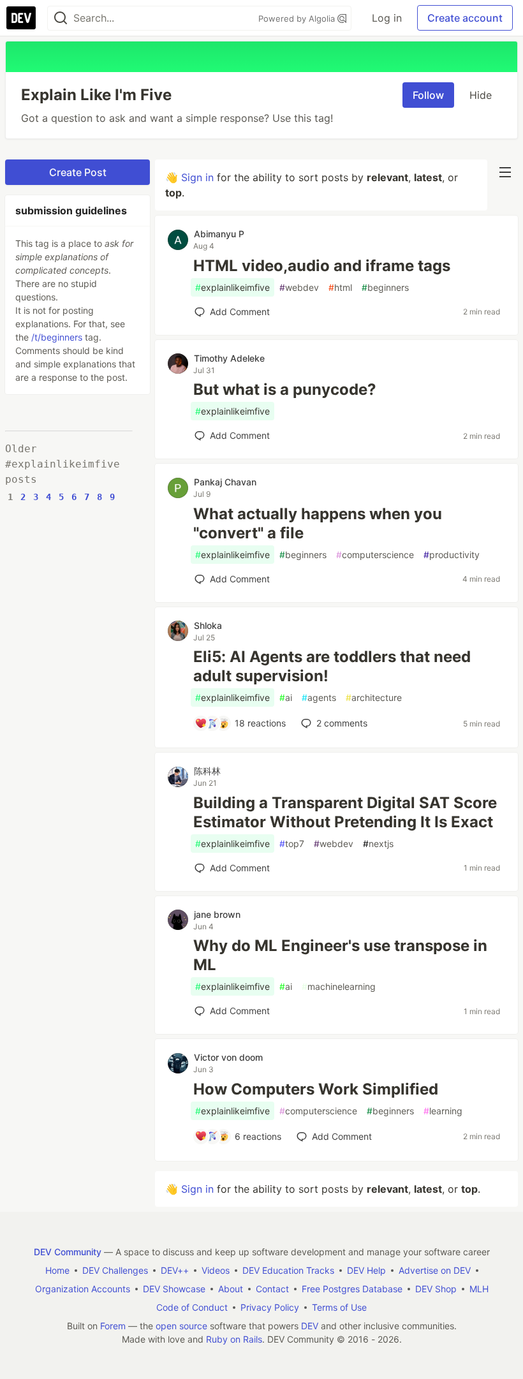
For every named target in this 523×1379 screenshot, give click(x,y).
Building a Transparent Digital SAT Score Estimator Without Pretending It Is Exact (345, 812)
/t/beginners (56, 337)
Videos (216, 1270)
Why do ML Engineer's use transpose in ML (340, 955)
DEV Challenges (115, 1270)
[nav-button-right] (505, 172)
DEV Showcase (174, 1288)
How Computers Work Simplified (315, 1089)
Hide (480, 95)
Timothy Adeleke (229, 358)
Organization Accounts (82, 1288)
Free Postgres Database (352, 1288)
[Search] (60, 18)
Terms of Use (339, 1307)
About (230, 1288)
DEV (309, 1325)
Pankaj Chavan (225, 481)
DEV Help (366, 1270)
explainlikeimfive (232, 287)
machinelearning (339, 986)
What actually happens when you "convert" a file (317, 523)
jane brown (217, 914)
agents (319, 697)
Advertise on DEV (435, 1270)
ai (285, 697)
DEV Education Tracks (288, 1270)
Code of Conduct (192, 1307)
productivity (452, 554)
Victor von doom (228, 1057)
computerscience (375, 554)
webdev (299, 287)
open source (181, 1325)
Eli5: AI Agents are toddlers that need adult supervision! (332, 666)
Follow (428, 95)
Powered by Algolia (297, 18)
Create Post (78, 172)
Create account (465, 17)
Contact (272, 1288)
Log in (387, 17)
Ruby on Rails (234, 1339)
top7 (291, 843)
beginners (385, 287)
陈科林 (207, 770)
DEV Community (67, 1251)
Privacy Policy (269, 1307)
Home (57, 1270)
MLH (479, 1288)
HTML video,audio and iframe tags (321, 265)
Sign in (197, 177)
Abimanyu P (219, 233)
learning (443, 1110)
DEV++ (175, 1270)
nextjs (378, 843)
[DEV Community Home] (21, 18)
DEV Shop (436, 1288)
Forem (113, 1325)
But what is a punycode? (284, 389)
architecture (374, 697)
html (340, 287)
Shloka (208, 625)
